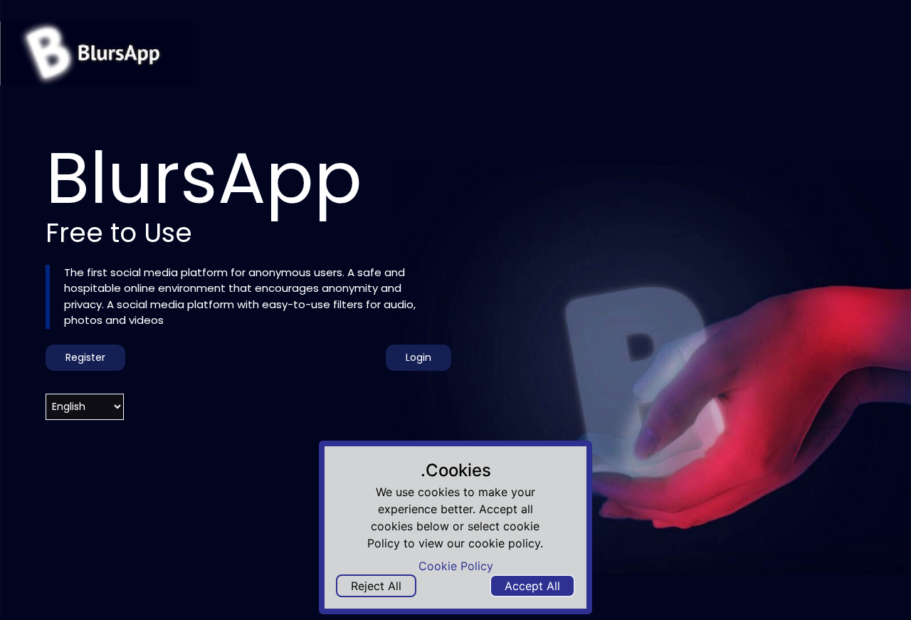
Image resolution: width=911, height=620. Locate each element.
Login (418, 357)
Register (85, 357)
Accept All (532, 586)
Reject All (376, 586)
